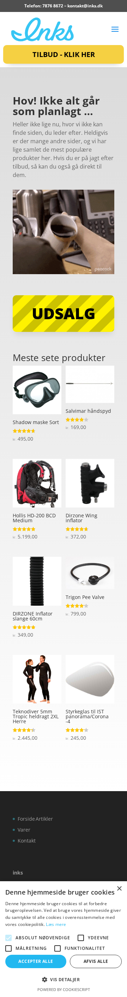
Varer (24, 829)
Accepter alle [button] (35, 961)
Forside (26, 818)
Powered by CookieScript (63, 989)
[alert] (63, 939)
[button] (63, 980)
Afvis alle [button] (96, 961)
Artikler (44, 818)
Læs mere (56, 924)
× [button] (119, 888)
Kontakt (27, 840)
